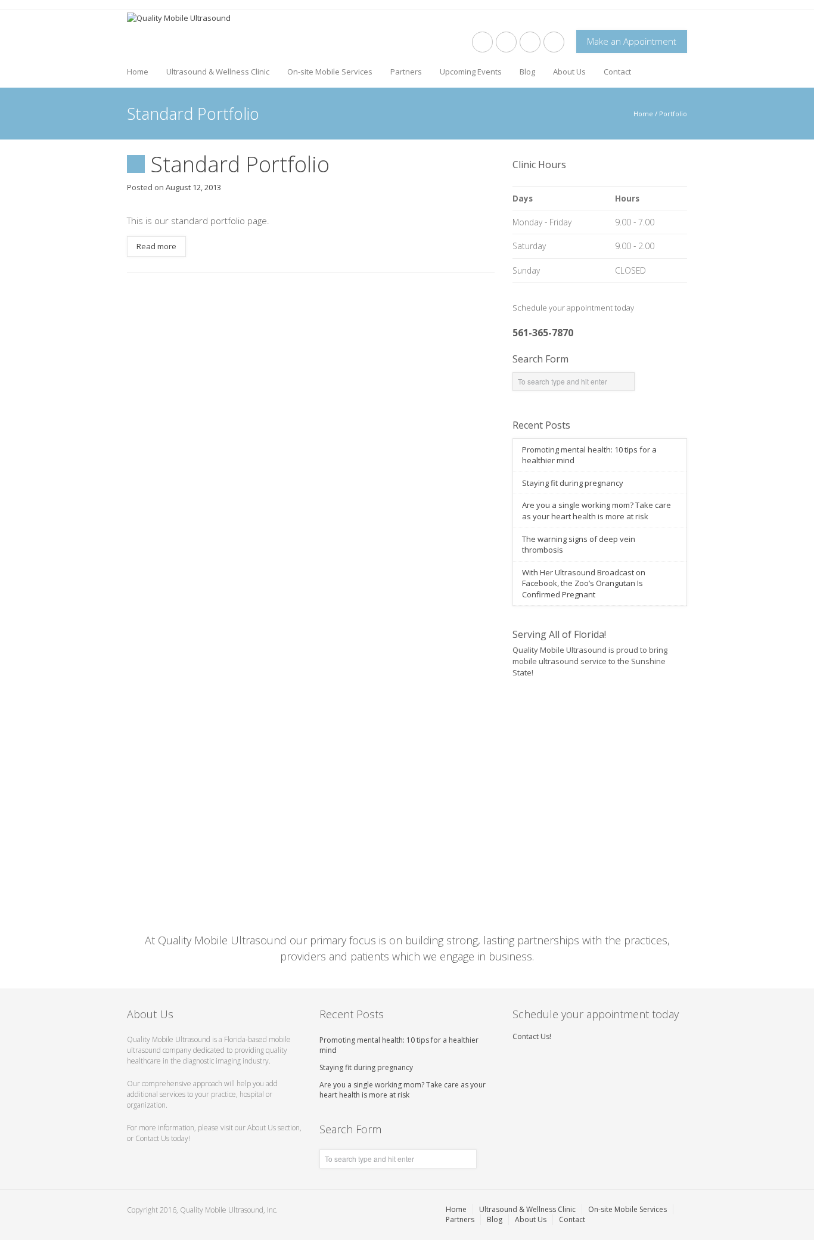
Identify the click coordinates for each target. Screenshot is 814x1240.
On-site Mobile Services (329, 71)
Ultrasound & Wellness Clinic (217, 71)
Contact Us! (531, 1036)
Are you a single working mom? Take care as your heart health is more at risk (596, 511)
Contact (617, 71)
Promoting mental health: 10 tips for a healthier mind (399, 1045)
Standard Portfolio (240, 164)
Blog (527, 71)
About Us (569, 71)
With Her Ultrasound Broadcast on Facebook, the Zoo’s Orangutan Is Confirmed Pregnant (583, 583)
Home (137, 71)
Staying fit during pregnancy (572, 483)
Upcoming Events (471, 71)
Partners (406, 71)
